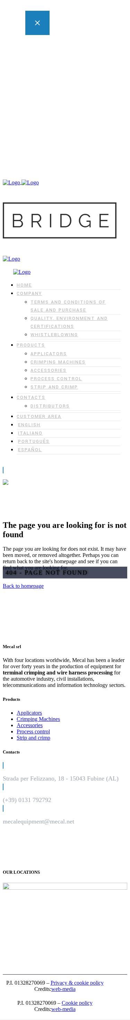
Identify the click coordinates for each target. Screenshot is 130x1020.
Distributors (66, 120)
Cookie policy (77, 1003)
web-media (63, 989)
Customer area (55, 126)
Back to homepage (23, 586)
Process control (69, 101)
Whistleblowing (70, 70)
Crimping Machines (74, 88)
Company (50, 51)
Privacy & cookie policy (77, 983)
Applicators (65, 82)
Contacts (48, 113)
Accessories (66, 95)
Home (46, 45)
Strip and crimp (70, 107)
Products (48, 76)
